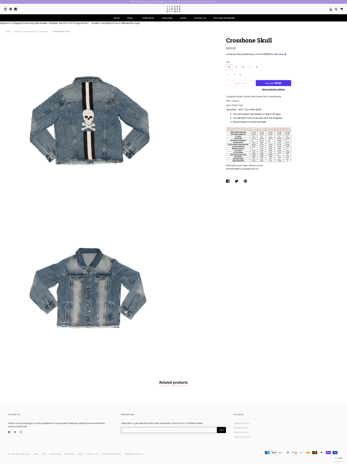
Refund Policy (241, 428)
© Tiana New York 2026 (19, 454)
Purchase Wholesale (224, 18)
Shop (130, 18)
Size (227, 62)
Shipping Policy (242, 423)
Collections (148, 18)
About (183, 18)
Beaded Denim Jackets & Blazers (31, 32)
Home (116, 18)
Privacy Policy (241, 432)
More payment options (273, 89)
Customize (167, 18)
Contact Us (200, 18)
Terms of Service (242, 437)
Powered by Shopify (133, 454)
